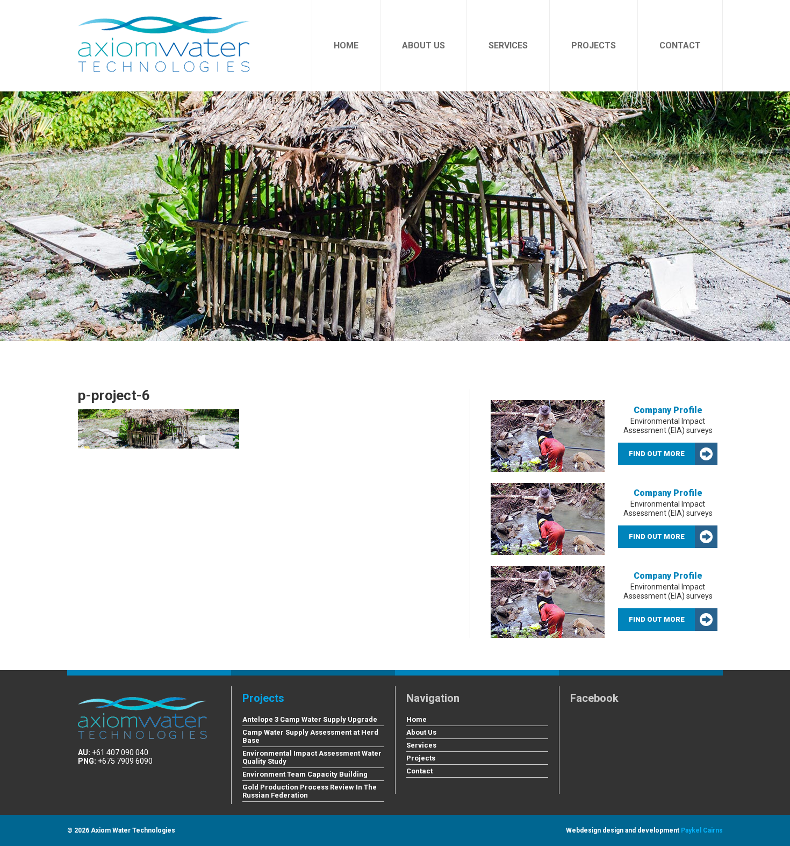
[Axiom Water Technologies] (164, 36)
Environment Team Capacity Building (305, 774)
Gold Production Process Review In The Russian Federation (309, 791)
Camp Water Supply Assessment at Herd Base (310, 736)
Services (508, 45)
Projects (593, 45)
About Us (423, 45)
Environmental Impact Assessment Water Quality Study (312, 757)
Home (346, 45)
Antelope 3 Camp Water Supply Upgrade (309, 719)
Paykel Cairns (702, 830)
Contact (680, 45)
